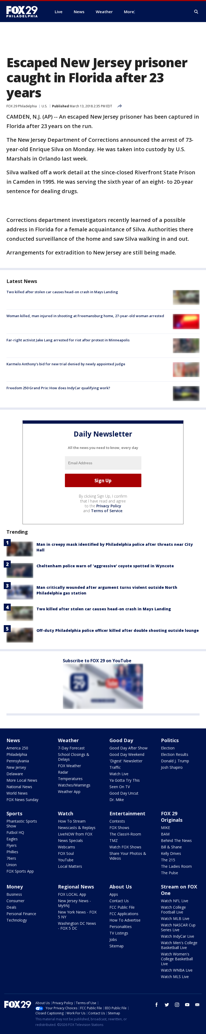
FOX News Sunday (22, 799)
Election (168, 747)
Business (14, 894)
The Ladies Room (176, 866)
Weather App (69, 791)
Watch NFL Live (174, 900)
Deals (11, 907)
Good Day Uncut (123, 793)
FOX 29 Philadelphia (21, 106)
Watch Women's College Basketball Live (177, 958)
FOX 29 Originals (171, 816)
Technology (16, 920)
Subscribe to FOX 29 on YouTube (97, 661)
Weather (68, 740)
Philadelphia (16, 754)
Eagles (12, 838)
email (197, 1004)
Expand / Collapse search (196, 12)
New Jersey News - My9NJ (74, 903)
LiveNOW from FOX (75, 834)
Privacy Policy (108, 505)
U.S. (44, 106)
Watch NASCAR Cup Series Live (178, 927)
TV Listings (118, 933)
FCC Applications (123, 913)
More (129, 11)
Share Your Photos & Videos (127, 856)
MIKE (165, 827)
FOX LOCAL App (72, 894)
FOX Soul (66, 853)
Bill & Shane (171, 846)
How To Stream (72, 821)
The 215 (168, 859)
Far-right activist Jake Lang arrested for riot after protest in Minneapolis (68, 340)
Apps (113, 894)
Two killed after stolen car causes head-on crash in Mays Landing (62, 291)
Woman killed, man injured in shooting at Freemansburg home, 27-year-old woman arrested (85, 315)
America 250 (17, 747)
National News (19, 786)
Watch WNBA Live (177, 970)
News (13, 740)
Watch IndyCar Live (177, 936)
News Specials (70, 840)
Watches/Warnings (74, 785)
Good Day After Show (128, 747)
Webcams (66, 846)
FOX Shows (119, 827)
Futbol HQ (15, 832)
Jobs (113, 939)
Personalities (120, 926)
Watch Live (118, 773)
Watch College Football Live (173, 910)
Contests (117, 821)
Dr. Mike (116, 799)
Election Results (174, 754)
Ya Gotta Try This (124, 780)
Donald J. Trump (175, 760)
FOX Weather (69, 765)
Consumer (15, 900)
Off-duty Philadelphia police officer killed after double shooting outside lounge (117, 630)
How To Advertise (125, 920)
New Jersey (16, 767)
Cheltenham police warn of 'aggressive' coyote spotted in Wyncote (105, 565)
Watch (65, 813)
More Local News (21, 780)
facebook (156, 1004)
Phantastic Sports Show (21, 823)
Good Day (121, 740)
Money (14, 886)
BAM (165, 834)
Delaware (14, 773)
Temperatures (70, 778)
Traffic (115, 767)
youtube (187, 1004)
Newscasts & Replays (76, 827)
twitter (167, 1004)
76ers (11, 858)
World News (17, 793)
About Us (120, 886)
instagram (177, 1004)
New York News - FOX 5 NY (77, 914)
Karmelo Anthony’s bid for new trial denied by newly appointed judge (65, 364)
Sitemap (116, 945)
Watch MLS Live (175, 976)
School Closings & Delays (73, 757)
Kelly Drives (171, 853)
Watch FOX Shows (125, 846)
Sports (14, 813)
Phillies (12, 851)
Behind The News (176, 840)
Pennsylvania (17, 760)
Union (11, 864)
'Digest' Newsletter (125, 760)
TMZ (113, 840)
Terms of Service (106, 510)
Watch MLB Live (175, 918)
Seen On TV (119, 786)
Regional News (76, 886)
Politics (170, 740)
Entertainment (127, 813)
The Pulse (169, 872)
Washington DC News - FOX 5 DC (77, 926)
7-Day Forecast (71, 747)
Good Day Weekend (126, 754)
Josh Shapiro (172, 767)
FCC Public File (122, 907)
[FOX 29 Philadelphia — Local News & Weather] (24, 11)
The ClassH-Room (125, 834)
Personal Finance (21, 913)
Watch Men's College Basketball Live (179, 945)
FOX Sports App (20, 871)
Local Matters (70, 866)
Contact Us (119, 900)
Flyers (11, 845)
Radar (63, 772)
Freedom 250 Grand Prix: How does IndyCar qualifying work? (58, 387)
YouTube (65, 859)
